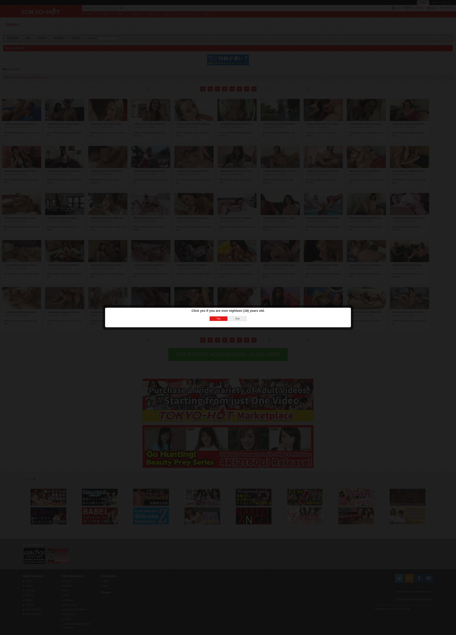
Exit (237, 318)
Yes (219, 318)
